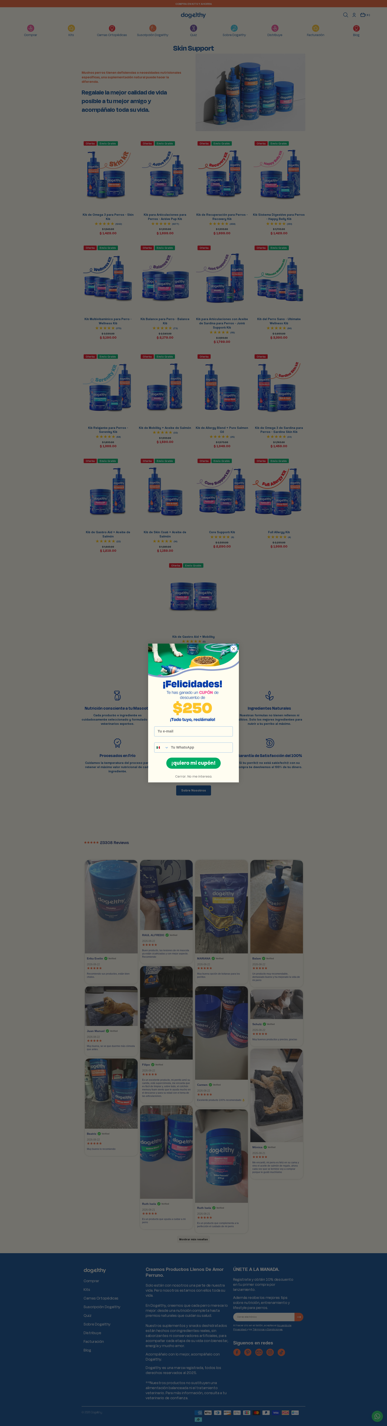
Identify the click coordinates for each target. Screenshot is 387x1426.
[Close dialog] (233, 648)
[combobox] (161, 747)
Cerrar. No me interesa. (193, 776)
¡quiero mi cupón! (193, 763)
